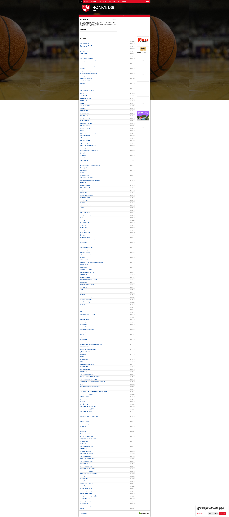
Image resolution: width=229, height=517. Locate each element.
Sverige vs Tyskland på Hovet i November (87, 205)
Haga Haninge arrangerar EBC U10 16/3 (86, 446)
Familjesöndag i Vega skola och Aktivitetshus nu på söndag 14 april (91, 262)
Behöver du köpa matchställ (85, 327)
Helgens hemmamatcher (84, 478)
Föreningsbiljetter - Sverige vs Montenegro (87, 178)
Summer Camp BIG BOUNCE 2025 (85, 157)
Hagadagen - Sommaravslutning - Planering (87, 239)
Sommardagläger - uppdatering (85, 237)
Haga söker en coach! (83, 448)
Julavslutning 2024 (83, 182)
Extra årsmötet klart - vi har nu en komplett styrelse (88, 473)
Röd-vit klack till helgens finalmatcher (86, 436)
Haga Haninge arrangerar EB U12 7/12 (86, 411)
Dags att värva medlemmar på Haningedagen (87, 314)
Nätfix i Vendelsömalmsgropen (85, 225)
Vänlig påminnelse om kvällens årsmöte (87, 364)
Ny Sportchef (82, 289)
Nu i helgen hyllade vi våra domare (86, 78)
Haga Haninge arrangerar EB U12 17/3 (86, 453)
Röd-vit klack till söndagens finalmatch (86, 429)
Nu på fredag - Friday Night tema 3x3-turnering (88, 60)
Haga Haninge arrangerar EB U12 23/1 (86, 374)
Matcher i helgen (83, 431)
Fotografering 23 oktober (84, 113)
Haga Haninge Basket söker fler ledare (86, 177)
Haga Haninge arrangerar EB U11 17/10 (86, 394)
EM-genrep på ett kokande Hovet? (86, 137)
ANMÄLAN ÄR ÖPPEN (83, 46)
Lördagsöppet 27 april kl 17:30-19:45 (86, 250)
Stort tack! (81, 321)
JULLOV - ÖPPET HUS (83, 100)
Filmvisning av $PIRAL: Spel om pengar (86, 58)
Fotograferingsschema (84, 359)
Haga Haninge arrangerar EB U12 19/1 (86, 409)
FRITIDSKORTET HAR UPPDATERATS (86, 123)
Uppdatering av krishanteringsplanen (86, 195)
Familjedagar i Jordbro (84, 264)
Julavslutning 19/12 (83, 96)
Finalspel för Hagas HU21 (84, 326)
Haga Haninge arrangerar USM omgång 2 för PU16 (88, 379)
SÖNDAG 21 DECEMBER (84, 93)
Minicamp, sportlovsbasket (84, 332)
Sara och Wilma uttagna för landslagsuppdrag (88, 495)
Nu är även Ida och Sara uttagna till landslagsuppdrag (89, 491)
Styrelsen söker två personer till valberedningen (88, 349)
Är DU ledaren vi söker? (84, 371)
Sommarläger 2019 (83, 443)
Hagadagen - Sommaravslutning (85, 50)
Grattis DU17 (84, 19)
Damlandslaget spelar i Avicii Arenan (86, 336)
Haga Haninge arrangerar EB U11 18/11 (86, 471)
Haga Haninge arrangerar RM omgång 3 (87, 461)
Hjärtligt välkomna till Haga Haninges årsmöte (88, 45)
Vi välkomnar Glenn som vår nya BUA (86, 490)
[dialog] (212, 510)
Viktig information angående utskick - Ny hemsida (88, 279)
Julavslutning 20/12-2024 (84, 200)
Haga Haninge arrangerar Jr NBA (85, 463)
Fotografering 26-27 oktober (85, 362)
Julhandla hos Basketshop (84, 346)
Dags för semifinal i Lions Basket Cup (86, 247)
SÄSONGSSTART (83, 40)
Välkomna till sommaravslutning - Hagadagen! (88, 145)
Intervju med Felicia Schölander (85, 105)
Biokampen (82, 147)
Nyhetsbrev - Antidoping (84, 56)
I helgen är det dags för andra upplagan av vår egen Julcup (90, 91)
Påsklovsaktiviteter (83, 155)
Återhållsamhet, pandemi (84, 384)
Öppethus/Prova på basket (84, 234)
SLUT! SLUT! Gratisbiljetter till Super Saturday (87, 284)
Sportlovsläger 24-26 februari (85, 173)
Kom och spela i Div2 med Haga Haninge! (87, 449)
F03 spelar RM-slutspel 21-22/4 (85, 501)
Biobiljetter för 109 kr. (83, 339)
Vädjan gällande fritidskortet (85, 118)
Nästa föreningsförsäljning (84, 175)
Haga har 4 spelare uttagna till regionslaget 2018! (88, 496)
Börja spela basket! (83, 399)
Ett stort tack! (82, 342)
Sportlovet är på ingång (84, 167)
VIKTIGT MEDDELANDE (84, 115)
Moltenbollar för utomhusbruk (85, 404)
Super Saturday (82, 294)
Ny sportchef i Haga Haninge (85, 351)
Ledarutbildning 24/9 (83, 312)
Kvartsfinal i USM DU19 (84, 259)
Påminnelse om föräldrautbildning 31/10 (87, 352)
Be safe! (81, 361)
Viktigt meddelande (83, 170)
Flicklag (104, 1)
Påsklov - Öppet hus (83, 65)
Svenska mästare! (83, 500)
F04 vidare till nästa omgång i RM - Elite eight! (87, 458)
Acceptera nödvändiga (213, 513)
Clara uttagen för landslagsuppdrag (86, 493)
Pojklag (99, 1)
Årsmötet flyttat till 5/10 (84, 398)
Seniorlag (86, 1)
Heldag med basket (83, 240)
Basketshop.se (82, 68)
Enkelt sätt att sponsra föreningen (86, 389)
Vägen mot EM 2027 (83, 108)
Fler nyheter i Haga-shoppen (85, 476)
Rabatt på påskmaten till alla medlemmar (87, 329)
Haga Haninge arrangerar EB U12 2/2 (86, 456)
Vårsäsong (82, 172)
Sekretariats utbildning (84, 366)
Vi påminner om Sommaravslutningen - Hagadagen (88, 133)
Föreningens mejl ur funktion (85, 369)
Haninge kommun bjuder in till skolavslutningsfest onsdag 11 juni (91, 138)
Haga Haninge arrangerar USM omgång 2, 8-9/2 (88, 406)
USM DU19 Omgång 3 (83, 274)
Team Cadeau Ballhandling (84, 162)
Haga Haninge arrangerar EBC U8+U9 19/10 (87, 418)
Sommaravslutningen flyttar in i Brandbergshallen (88, 132)
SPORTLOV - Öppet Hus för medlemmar (86, 168)
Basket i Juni (82, 130)
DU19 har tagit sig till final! (84, 249)
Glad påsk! (82, 439)
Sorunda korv (82, 257)
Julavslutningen (82, 347)
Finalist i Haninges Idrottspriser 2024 (86, 158)
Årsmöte (81, 224)
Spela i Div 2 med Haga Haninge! (85, 433)
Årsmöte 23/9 (82, 423)
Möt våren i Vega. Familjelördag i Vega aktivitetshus (89, 150)
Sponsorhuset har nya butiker (85, 232)
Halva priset (82, 41)
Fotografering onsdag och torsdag (86, 299)
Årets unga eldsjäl (83, 486)
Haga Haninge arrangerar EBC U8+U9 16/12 (87, 468)
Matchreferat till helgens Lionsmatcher (86, 148)
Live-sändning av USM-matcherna (85, 451)
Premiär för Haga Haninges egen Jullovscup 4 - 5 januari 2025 (90, 180)
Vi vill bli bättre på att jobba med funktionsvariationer (89, 337)
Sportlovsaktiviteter (83, 282)
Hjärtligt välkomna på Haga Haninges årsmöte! (88, 128)
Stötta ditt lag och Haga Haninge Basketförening (88, 73)
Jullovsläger (82, 190)
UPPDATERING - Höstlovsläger (85, 197)
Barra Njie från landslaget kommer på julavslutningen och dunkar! (91, 344)
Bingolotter (82, 183)
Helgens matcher (83, 426)
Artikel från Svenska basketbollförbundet (87, 71)
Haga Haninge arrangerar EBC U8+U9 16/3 (87, 444)
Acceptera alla (222, 513)
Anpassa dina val (200, 513)
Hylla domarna (82, 83)
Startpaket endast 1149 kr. (84, 306)
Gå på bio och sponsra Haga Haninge (86, 297)
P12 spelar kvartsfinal (83, 53)
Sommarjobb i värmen (83, 227)
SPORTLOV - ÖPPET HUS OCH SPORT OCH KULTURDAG (89, 76)
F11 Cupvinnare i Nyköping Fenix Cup (86, 265)
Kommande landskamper (84, 120)
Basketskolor (111, 1)
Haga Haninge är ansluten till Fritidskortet (87, 90)
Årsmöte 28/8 (82, 220)
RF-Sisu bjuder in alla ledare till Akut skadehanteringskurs (90, 165)
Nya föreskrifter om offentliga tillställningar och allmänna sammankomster (92, 381)
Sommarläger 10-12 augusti (84, 403)
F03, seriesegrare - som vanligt (85, 498)
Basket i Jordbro (83, 163)
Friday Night (82, 207)
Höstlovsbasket (82, 304)
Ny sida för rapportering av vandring (86, 152)
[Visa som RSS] (118, 19)
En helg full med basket (84, 244)
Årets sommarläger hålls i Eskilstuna (86, 255)
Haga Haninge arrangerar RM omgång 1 (87, 419)
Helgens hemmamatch (84, 441)
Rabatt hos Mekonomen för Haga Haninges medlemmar (89, 416)
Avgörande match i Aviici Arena (85, 98)
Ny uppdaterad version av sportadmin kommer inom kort (89, 311)
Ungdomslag (92, 1)
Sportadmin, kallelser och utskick (85, 215)
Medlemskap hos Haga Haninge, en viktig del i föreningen (90, 376)
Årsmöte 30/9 (82, 401)
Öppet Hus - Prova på (83, 230)
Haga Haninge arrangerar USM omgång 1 (87, 302)
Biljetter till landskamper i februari (85, 187)
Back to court (82, 292)
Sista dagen (82, 334)
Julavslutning (82, 356)
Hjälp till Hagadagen (83, 242)
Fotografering (82, 202)
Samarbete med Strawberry (84, 317)
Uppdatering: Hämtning (84, 192)
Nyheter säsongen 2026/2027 (85, 43)
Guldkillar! (81, 428)
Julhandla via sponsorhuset (84, 341)
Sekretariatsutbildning (83, 127)
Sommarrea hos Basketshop (85, 424)
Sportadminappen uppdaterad (85, 222)
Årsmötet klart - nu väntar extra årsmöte (86, 488)
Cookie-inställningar (83, 513)
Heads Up (81, 217)
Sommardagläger (83, 245)
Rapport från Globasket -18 (84, 503)
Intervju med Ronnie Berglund (85, 55)
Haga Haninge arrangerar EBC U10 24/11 (87, 414)
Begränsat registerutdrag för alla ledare (86, 506)
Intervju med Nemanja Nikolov (85, 80)
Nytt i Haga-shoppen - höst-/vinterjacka (86, 483)
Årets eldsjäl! (82, 508)
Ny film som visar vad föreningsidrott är (86, 143)
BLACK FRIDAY (82, 413)
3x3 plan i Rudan (83, 229)
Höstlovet (81, 210)
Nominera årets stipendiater (84, 260)
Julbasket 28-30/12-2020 (84, 393)
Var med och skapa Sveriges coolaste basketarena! (89, 66)
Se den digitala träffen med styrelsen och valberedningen (90, 386)
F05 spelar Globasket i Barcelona (85, 505)
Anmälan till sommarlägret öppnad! (86, 434)
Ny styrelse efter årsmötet (84, 396)
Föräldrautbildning (83, 354)
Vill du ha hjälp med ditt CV (84, 270)
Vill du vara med (82, 219)
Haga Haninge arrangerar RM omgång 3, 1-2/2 (88, 408)
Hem (81, 1)
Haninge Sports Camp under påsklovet (86, 269)
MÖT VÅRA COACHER (83, 75)
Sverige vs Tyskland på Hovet (85, 212)
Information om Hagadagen (84, 322)
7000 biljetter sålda (83, 103)
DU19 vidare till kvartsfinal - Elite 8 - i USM (87, 272)
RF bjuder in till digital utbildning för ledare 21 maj (88, 254)
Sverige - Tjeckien (83, 61)
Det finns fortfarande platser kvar (85, 142)
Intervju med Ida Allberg (84, 95)
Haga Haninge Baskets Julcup (85, 135)
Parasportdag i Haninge (84, 160)
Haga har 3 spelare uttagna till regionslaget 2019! (88, 438)
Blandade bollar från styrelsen (85, 51)
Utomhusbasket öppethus (84, 319)
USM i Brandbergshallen (84, 110)
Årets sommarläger (83, 267)
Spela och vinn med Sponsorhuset (86, 466)
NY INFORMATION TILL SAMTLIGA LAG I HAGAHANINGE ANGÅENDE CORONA (93, 391)
